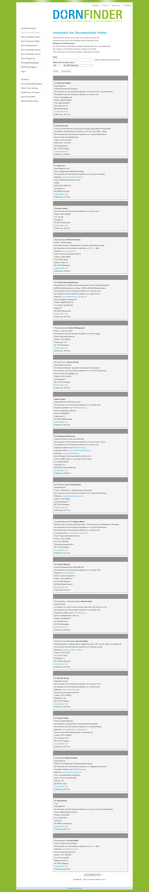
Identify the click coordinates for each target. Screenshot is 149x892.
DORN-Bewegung (28, 67)
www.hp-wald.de (68, 573)
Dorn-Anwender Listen (30, 54)
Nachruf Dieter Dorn (29, 101)
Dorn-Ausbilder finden (30, 37)
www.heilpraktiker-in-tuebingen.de (74, 729)
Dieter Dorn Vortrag (29, 88)
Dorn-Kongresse (28, 58)
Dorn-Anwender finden (30, 33)
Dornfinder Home (28, 28)
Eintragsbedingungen (30, 63)
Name (55, 57)
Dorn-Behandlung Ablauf (31, 84)
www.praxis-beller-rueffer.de (72, 650)
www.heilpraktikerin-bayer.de (72, 496)
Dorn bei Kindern (28, 97)
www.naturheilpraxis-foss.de (72, 177)
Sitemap (127, 5)
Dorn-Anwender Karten (31, 50)
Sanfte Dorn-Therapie (30, 92)
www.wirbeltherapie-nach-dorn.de (74, 297)
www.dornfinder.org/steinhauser (79, 450)
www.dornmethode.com (71, 453)
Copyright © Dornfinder (74, 888)
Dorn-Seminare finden (30, 41)
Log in (23, 71)
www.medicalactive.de (70, 849)
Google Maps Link (61, 111)
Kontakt (96, 5)
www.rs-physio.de (68, 251)
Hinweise (25, 79)
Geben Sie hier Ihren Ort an (63, 62)
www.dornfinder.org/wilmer (78, 533)
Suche (105, 5)
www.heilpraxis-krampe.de (71, 772)
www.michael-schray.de (70, 690)
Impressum (116, 5)
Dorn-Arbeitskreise (29, 45)
